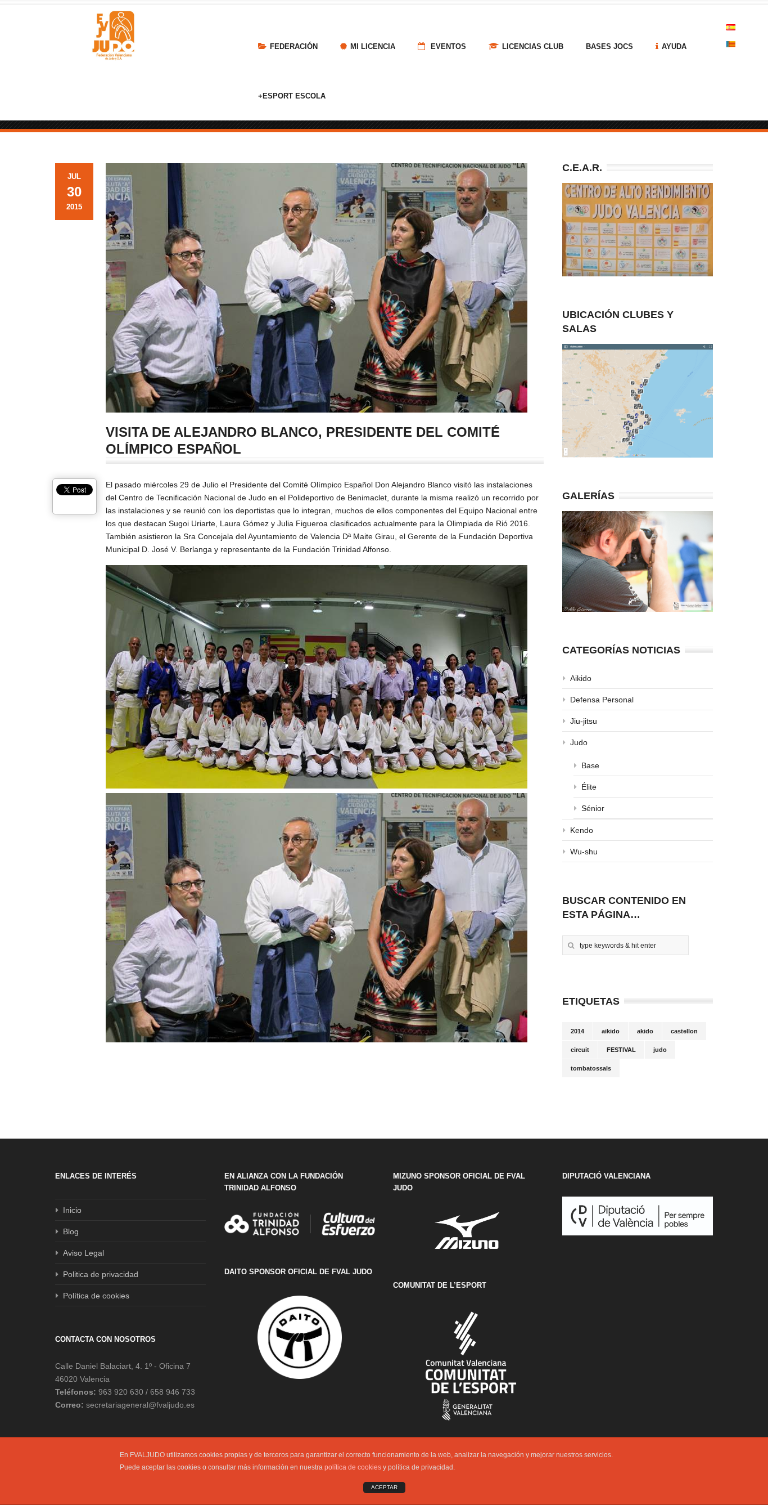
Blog (71, 1231)
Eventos (447, 46)
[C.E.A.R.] (637, 229)
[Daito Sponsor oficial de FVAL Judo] (299, 1337)
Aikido (580, 678)
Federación (294, 46)
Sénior (592, 808)
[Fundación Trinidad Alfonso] (299, 1223)
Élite (589, 786)
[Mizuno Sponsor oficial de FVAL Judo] (468, 1230)
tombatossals (591, 1068)
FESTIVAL (621, 1049)
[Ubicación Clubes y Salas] (637, 401)
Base (590, 765)
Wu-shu (584, 851)
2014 (577, 1031)
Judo (579, 742)
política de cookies (352, 1467)
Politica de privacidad (100, 1274)
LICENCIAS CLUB (532, 46)
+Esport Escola (292, 96)
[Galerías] (637, 561)
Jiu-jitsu (583, 720)
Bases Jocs (609, 46)
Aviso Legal (83, 1252)
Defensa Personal (602, 699)
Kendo (581, 830)
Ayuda (674, 46)
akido (645, 1031)
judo (660, 1049)
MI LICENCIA (372, 46)
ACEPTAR (384, 1487)
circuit (580, 1049)
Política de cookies (96, 1295)
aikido (611, 1031)
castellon (684, 1031)
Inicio (72, 1210)
